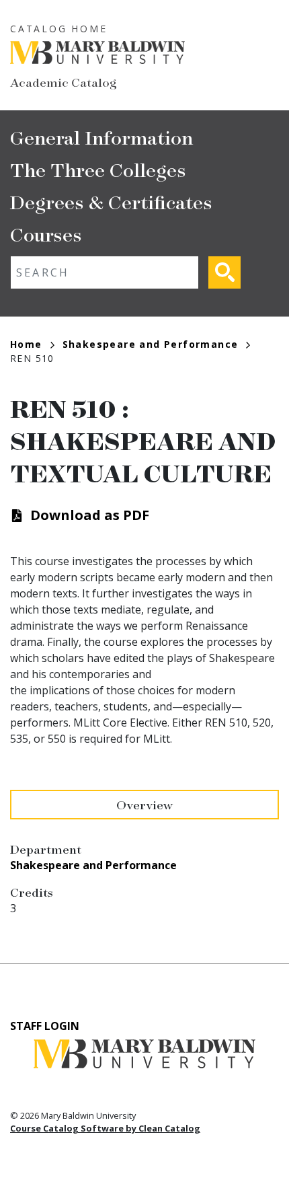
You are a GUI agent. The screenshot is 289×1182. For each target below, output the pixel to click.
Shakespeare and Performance (151, 344)
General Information (101, 137)
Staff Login (44, 1026)
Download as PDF (89, 515)
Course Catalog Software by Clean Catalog (105, 1128)
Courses (46, 234)
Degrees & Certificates (111, 201)
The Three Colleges (98, 169)
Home (26, 344)
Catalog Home (59, 28)
